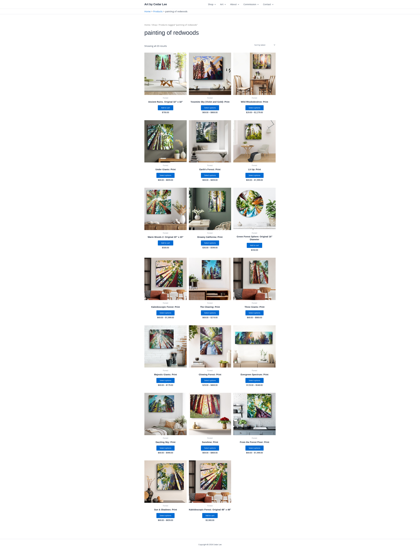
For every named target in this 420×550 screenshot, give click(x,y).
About (233, 4)
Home (147, 24)
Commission (249, 4)
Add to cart (165, 108)
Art (221, 4)
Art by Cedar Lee (155, 4)
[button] (214, 4)
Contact (267, 4)
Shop (210, 4)
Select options (210, 108)
